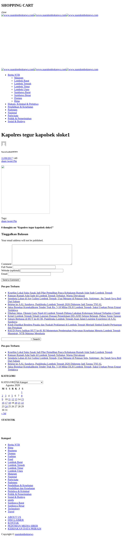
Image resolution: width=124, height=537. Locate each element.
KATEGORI (8, 382)
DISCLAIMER (16, 520)
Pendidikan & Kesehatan (20, 106)
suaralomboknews (24, 534)
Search (36, 339)
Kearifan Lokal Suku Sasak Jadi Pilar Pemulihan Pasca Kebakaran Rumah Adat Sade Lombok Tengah (60, 292)
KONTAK (13, 522)
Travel (11, 511)
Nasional (12, 112)
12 (12, 399)
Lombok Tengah (22, 83)
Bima (17, 101)
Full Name (6, 267)
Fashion (12, 456)
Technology (14, 508)
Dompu (18, 98)
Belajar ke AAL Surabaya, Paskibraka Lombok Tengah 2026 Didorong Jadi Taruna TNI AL (55, 304)
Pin (15, 161)
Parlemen (12, 109)
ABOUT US (14, 517)
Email (4, 273)
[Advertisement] (62, 40)
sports (11, 500)
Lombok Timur (22, 86)
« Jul (3, 413)
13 (16, 399)
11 (9, 399)
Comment (6, 264)
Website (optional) (10, 270)
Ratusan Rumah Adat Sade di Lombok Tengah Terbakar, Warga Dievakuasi (46, 295)
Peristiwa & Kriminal (18, 491)
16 (3, 402)
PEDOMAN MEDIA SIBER (23, 525)
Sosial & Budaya (16, 121)
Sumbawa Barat (22, 92)
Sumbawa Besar (22, 95)
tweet (10, 161)
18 (9, 402)
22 (22, 402)
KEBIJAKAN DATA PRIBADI (24, 528)
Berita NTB (14, 74)
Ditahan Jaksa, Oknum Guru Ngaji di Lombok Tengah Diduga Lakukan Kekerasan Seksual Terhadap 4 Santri (64, 313)
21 (19, 402)
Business (12, 450)
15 (22, 399)
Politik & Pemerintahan (19, 118)
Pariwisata (13, 115)
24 (6, 406)
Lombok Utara (21, 89)
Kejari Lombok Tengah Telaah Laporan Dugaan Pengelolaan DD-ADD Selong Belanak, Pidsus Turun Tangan (64, 316)
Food (10, 459)
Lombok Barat (21, 80)
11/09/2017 (7, 158)
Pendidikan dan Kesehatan (21, 488)
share (4, 161)
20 (16, 402)
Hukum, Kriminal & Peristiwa (23, 104)
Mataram (18, 77)
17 (6, 402)
